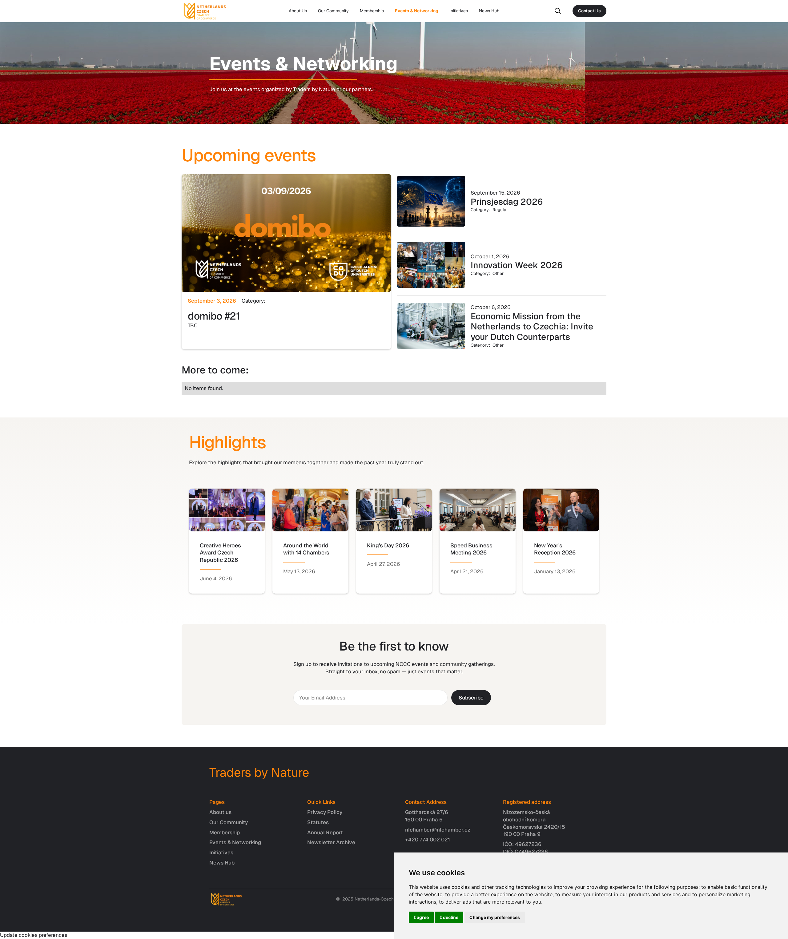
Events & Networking (416, 11)
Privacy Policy (324, 812)
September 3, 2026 (212, 300)
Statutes (318, 822)
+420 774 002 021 (427, 839)
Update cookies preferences (33, 935)
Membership (372, 11)
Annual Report (325, 832)
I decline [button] (449, 917)
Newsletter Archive (331, 842)
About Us (298, 11)
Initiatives (458, 11)
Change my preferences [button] (494, 917)
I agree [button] (421, 917)
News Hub (489, 11)
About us (220, 812)
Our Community (333, 11)
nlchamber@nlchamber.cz (438, 829)
